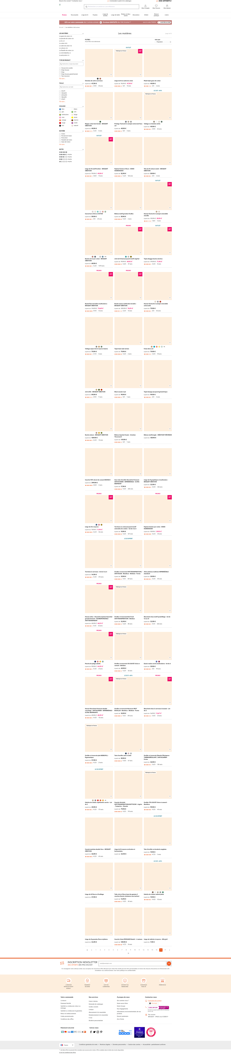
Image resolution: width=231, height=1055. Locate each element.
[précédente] (91, 950)
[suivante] (169, 950)
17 (165, 950)
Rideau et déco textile (125, 15)
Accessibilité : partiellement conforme (154, 1044)
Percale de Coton (66, 136)
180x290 (64, 97)
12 (143, 950)
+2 (164, 346)
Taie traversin (65, 76)
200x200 (64, 95)
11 (139, 950)
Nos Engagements (122, 1009)
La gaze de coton (64, 36)
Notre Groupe (121, 1006)
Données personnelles (119, 1044)
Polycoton (64, 138)
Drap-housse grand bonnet (69, 74)
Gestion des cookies (134, 1044)
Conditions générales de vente (88, 1044)
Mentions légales (105, 1044)
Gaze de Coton (65, 142)
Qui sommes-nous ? (123, 1000)
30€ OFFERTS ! (165, 1)
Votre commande (67, 997)
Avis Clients (120, 1019)
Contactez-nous (151, 997)
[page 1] (87, 950)
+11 (105, 256)
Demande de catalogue (96, 1004)
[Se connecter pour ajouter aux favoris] (111, 74)
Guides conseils (93, 1007)
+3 (105, 800)
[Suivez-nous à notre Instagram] (97, 1033)
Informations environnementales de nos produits (129, 1012)
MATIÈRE (62, 131)
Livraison (63, 1000)
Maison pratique (156, 15)
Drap (62, 72)
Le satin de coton (64, 46)
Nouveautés (74, 15)
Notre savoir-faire (122, 1003)
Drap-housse (65, 70)
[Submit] (86, 7)
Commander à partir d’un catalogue (120, 1)
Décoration (136, 15)
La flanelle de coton (65, 50)
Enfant (146, 15)
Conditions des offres (67, 1019)
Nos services (93, 997)
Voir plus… (62, 78)
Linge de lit (84, 15)
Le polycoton (63, 55)
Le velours (62, 48)
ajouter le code (165, 22)
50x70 (63, 91)
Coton (63, 134)
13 (148, 950)
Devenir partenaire (122, 1016)
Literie (167, 15)
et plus (70, 154)
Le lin (60, 41)
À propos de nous (123, 997)
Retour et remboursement (68, 1013)
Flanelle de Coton (66, 140)
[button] (66, 1045)
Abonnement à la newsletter (97, 1012)
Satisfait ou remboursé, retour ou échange (70, 1007)
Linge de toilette (105, 15)
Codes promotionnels (67, 1016)
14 (152, 950)
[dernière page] (128, 953)
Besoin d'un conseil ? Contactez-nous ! (70, 1)
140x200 (64, 93)
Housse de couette (67, 68)
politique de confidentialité (128, 970)
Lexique (91, 1009)
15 (156, 950)
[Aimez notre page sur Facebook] (91, 1033)
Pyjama (95, 15)
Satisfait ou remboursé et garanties (71, 1011)
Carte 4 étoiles (93, 1001)
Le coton (61, 43)
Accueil (61, 27)
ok (169, 963)
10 (135, 950)
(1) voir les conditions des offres (67, 1052)
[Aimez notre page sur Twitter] (94, 1033)
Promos (64, 15)
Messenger (154, 1003)
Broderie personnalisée (96, 1020)
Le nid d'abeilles (64, 53)
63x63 (63, 99)
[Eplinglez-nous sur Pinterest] (101, 1033)
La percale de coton (65, 38)
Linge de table (115, 15)
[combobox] (111, 6)
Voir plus (62, 144)
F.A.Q (90, 1018)
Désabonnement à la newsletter (98, 1015)
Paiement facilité (66, 1003)
